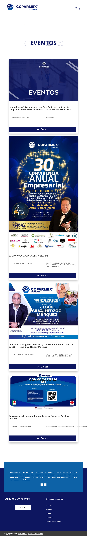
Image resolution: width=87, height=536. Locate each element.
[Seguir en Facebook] (42, 484)
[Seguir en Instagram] (45, 484)
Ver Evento (42, 129)
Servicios (49, 506)
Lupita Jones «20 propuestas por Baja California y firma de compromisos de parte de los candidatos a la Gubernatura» (40, 108)
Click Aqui (23, 507)
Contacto (49, 518)
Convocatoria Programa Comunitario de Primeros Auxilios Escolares (39, 417)
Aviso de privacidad (35, 534)
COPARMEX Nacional (53, 522)
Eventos (49, 510)
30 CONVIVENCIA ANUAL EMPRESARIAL (28, 255)
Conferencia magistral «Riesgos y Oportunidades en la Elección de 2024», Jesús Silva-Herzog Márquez (41, 345)
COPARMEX (22, 534)
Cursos (48, 514)
